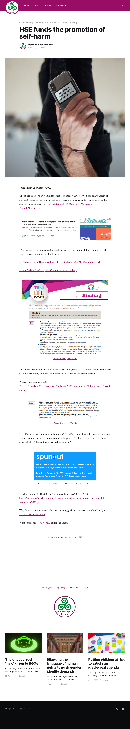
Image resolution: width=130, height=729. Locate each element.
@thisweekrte (54, 262)
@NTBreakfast (47, 386)
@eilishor (24, 262)
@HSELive (25, 514)
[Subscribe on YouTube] (123, 709)
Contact (48, 5)
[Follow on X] (117, 709)
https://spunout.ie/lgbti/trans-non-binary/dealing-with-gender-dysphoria (65, 483)
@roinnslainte (38, 514)
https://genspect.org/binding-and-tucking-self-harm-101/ (65, 588)
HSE (49, 22)
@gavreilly (74, 203)
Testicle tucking (69, 22)
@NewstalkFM (60, 203)
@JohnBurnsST (94, 386)
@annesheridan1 (91, 262)
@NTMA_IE (47, 522)
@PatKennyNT (62, 386)
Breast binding (26, 22)
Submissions (62, 5)
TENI (56, 22)
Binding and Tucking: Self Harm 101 (65, 537)
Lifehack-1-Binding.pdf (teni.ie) (65, 359)
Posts (37, 5)
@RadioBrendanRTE (72, 262)
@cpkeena (86, 203)
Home (27, 5)
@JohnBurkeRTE (28, 270)
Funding (40, 22)
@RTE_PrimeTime (29, 386)
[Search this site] (123, 6)
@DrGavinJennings (66, 270)
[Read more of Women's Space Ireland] (22, 46)
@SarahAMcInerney (29, 208)
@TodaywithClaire (46, 270)
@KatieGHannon (38, 262)
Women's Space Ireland (40, 44)
